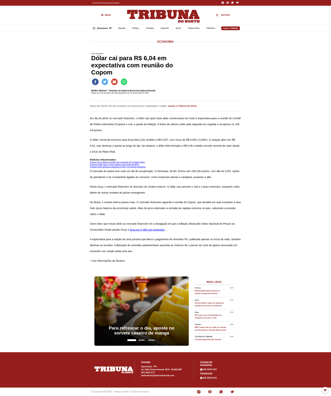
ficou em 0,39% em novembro (147, 229)
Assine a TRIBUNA (230, 28)
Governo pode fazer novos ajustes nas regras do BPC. (115, 164)
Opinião (121, 28)
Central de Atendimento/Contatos (105, 3)
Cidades (150, 28)
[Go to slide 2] (141, 340)
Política (135, 28)
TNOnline (210, 28)
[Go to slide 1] (131, 340)
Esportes (165, 28)
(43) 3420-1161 (210, 369)
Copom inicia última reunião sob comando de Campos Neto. (117, 162)
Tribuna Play (193, 28)
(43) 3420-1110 (210, 378)
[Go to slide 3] (151, 340)
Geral (178, 28)
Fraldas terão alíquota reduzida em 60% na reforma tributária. (118, 167)
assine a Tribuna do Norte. (182, 106)
